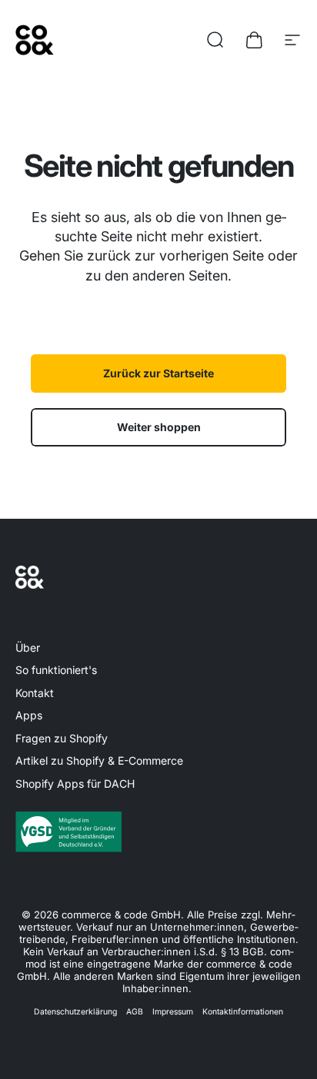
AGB (134, 1012)
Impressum (172, 1012)
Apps (28, 715)
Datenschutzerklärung (75, 1012)
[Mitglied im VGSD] (158, 832)
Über (27, 647)
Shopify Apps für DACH (75, 783)
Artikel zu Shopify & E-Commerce (99, 760)
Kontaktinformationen (242, 1012)
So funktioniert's (56, 669)
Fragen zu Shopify (61, 738)
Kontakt (34, 692)
